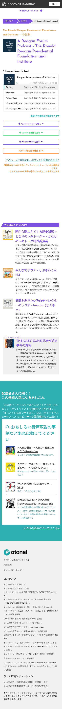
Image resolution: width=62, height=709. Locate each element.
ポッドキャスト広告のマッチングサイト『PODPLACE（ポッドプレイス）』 (30, 648)
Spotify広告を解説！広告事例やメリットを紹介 (23, 619)
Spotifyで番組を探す (31, 133)
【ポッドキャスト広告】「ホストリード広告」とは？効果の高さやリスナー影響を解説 (31, 613)
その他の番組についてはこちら (41, 528)
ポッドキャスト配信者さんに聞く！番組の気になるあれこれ (28, 607)
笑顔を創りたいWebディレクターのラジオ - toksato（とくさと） (36, 305)
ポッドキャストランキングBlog (16, 589)
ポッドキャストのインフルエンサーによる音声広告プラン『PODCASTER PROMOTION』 (27, 601)
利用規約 (8, 565)
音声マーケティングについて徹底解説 (19, 658)
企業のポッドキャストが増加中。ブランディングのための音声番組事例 (31, 637)
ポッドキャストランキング (14, 584)
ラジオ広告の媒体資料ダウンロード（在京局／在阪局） (26, 686)
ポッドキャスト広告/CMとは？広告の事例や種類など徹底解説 (29, 654)
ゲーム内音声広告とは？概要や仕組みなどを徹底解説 (25, 631)
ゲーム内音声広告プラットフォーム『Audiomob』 (24, 627)
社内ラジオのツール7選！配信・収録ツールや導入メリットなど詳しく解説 (30, 668)
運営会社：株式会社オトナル (16, 560)
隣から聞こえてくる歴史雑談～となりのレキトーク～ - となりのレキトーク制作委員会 (36, 236)
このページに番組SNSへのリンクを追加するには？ (32, 160)
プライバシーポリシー (13, 570)
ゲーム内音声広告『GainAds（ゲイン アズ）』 (23, 623)
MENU (54, 4)
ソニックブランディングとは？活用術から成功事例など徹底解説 (30, 663)
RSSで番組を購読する (31, 151)
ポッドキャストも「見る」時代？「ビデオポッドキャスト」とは (30, 643)
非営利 (26, 35)
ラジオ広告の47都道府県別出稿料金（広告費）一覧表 (25, 682)
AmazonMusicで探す (31, 142)
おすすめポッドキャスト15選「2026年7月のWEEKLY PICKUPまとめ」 (30, 594)
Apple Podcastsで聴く (31, 124)
